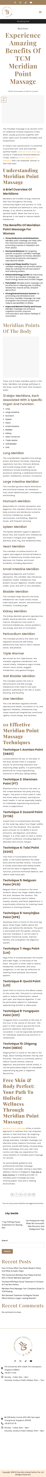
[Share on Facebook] (17, 1195)
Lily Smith (34, 91)
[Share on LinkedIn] (34, 1195)
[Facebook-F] (15, 2)
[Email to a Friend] (25, 1195)
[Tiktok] (25, 2)
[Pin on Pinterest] (29, 1195)
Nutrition (23, 28)
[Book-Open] (31, 2)
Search (5, 1240)
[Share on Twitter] (21, 1195)
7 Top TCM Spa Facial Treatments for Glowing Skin (12, 1225)
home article (38, 1203)
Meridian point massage (29, 152)
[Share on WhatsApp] (12, 1195)
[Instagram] (20, 2)
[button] (40, 12)
